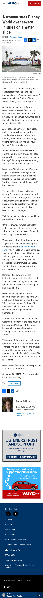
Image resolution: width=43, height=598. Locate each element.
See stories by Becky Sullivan (25, 414)
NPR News (14, 383)
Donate (35, 4)
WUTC (12, 519)
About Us (8, 524)
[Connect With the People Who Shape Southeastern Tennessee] (21, 446)
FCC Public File (10, 535)
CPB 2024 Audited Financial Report (18, 545)
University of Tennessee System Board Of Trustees (20, 566)
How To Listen (10, 529)
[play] (3, 595)
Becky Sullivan (16, 37)
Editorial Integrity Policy (13, 550)
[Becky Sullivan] (7, 404)
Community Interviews (13, 560)
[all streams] (40, 595)
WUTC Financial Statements (15, 540)
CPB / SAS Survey (11, 555)
